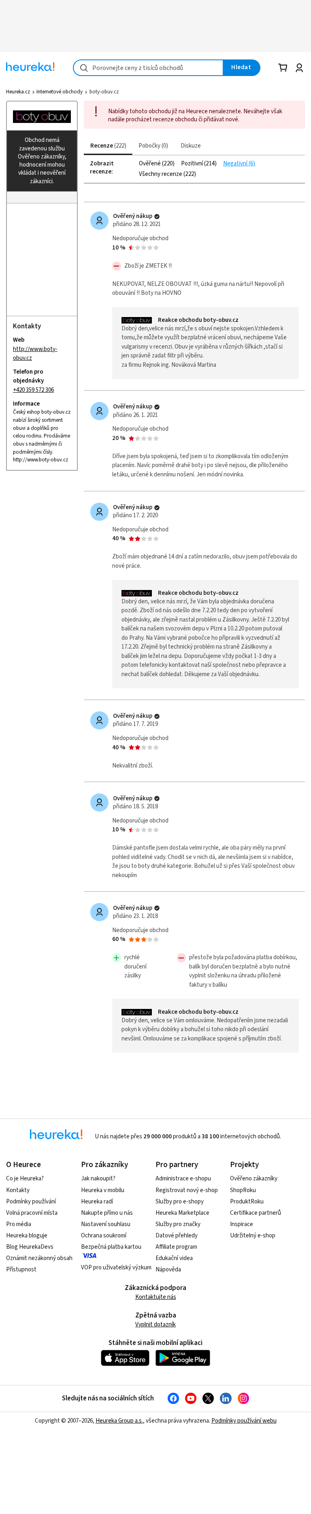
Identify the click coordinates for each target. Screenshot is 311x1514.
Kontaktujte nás (155, 1297)
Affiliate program (176, 1247)
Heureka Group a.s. (119, 1421)
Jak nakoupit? (98, 1178)
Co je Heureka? (25, 1178)
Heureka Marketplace (182, 1213)
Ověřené (150, 164)
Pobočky (152, 146)
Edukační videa (174, 1258)
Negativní (236, 164)
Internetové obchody (59, 91)
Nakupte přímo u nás (107, 1213)
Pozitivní (192, 164)
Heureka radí (97, 1201)
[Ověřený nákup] (157, 217)
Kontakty (18, 1190)
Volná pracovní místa (32, 1213)
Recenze (107, 146)
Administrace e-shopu (183, 1178)
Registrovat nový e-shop (187, 1190)
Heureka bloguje (26, 1235)
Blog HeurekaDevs (29, 1247)
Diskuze (191, 146)
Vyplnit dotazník (155, 1324)
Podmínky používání (31, 1201)
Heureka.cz (18, 91)
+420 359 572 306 (33, 390)
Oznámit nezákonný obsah (39, 1258)
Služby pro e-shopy (180, 1201)
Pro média (18, 1224)
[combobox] (148, 67)
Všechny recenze (161, 174)
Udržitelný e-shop (252, 1235)
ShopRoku (243, 1190)
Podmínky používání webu (244, 1421)
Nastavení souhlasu (105, 1224)
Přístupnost (21, 1269)
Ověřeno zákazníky (253, 1178)
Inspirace (241, 1224)
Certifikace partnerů (255, 1213)
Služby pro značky (178, 1224)
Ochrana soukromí (103, 1235)
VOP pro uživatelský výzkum (116, 1267)
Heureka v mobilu (102, 1190)
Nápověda (168, 1269)
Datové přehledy (177, 1235)
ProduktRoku (247, 1201)
